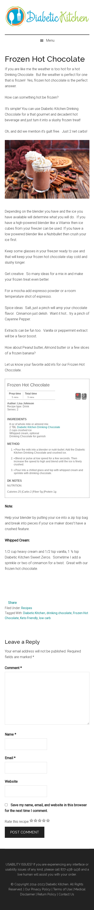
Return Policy (46, 894)
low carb (45, 618)
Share (12, 603)
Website (11, 781)
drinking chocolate (59, 613)
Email (10, 758)
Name (10, 734)
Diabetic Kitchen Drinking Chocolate (38, 427)
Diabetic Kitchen (34, 613)
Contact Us (66, 894)
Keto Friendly (29, 618)
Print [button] (84, 398)
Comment (13, 668)
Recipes (26, 608)
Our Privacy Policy (38, 889)
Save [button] (78, 398)
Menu (50, 40)
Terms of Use (62, 889)
